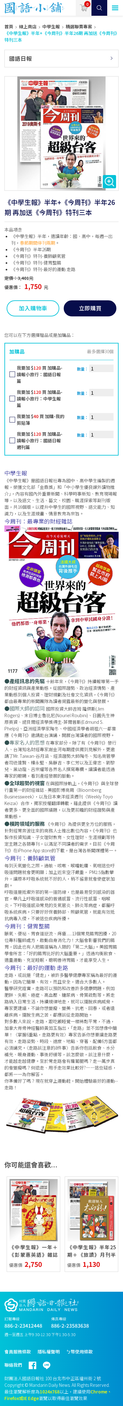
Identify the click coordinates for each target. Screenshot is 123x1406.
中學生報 (51, 26)
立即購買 (90, 308)
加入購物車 (33, 308)
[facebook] (36, 1363)
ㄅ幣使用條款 (79, 1351)
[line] (50, 1363)
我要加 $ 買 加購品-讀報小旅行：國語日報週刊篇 (39, 440)
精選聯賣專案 (79, 26)
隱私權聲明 (49, 1351)
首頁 (8, 26)
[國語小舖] (32, 8)
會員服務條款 (17, 1351)
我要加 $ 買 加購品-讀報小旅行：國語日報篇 (39, 374)
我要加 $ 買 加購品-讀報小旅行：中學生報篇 (39, 398)
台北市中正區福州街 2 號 (77, 1378)
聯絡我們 (13, 1365)
